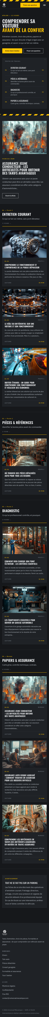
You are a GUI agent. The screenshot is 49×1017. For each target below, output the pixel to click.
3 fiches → (6, 223)
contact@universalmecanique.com (15, 998)
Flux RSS (5, 994)
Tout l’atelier (7, 975)
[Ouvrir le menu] (44, 5)
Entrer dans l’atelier (12, 51)
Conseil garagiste (8, 967)
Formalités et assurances (11, 971)
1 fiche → (6, 431)
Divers (4, 955)
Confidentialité (8, 990)
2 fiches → (6, 519)
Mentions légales (8, 986)
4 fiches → (6, 669)
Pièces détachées (8, 963)
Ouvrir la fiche (10, 196)
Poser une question (30, 5)
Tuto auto (5, 959)
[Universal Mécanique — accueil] (4, 5)
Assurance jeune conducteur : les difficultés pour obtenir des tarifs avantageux (21, 168)
